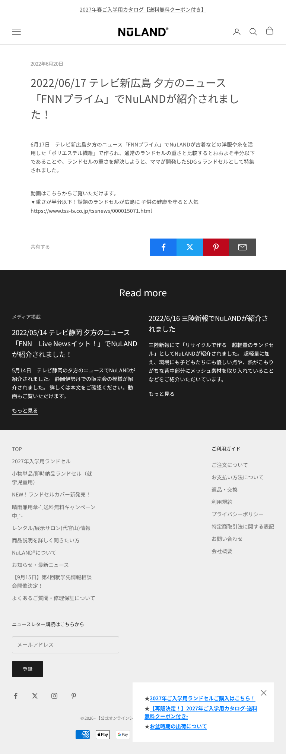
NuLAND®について (34, 552)
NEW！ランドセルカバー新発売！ (51, 494)
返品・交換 (225, 489)
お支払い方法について (238, 477)
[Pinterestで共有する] (216, 247)
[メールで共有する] (242, 247)
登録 (27, 668)
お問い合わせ (227, 538)
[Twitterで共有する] (190, 247)
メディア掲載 (26, 316)
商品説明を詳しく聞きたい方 (46, 540)
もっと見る (25, 410)
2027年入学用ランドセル (41, 461)
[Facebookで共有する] (163, 247)
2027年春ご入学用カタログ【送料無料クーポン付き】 (143, 9)
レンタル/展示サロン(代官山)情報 (51, 527)
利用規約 (222, 501)
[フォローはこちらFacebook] (15, 696)
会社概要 (222, 551)
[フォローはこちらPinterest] (73, 696)
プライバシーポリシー (238, 514)
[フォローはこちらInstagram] (54, 696)
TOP (17, 448)
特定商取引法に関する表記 (243, 526)
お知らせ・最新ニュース (40, 564)
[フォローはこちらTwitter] (35, 696)
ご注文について (230, 465)
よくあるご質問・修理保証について (53, 598)
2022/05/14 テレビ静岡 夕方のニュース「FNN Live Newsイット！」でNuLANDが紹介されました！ (74, 343)
